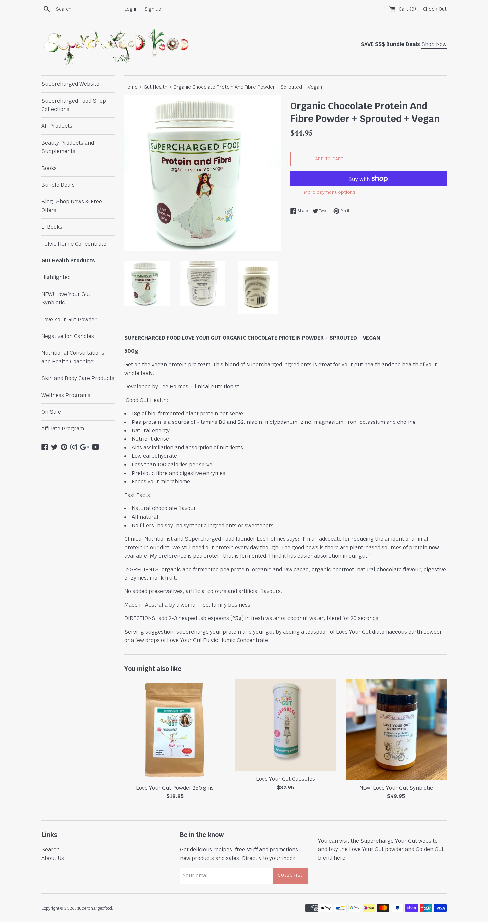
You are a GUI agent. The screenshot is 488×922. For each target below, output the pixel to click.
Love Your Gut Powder (69, 319)
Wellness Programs (65, 395)
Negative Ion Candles (67, 336)
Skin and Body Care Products (77, 378)
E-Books (51, 226)
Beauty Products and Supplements (67, 147)
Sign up (153, 9)
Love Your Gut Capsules (285, 778)
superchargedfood (94, 908)
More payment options (329, 192)
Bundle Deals (58, 184)
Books (49, 168)
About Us (52, 858)
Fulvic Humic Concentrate (73, 243)
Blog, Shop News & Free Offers (71, 206)
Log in (131, 9)
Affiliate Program (62, 428)
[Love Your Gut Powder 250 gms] (174, 729)
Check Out (435, 9)
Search (50, 849)
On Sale (51, 411)
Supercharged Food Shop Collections (73, 105)
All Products (56, 125)
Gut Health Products (68, 260)
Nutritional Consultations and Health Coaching (72, 357)
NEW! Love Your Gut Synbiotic (65, 298)
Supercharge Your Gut (388, 840)
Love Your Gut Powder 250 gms (175, 787)
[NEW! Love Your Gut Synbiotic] (396, 729)
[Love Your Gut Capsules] (285, 725)
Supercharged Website (70, 83)
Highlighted (56, 277)
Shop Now (434, 44)
